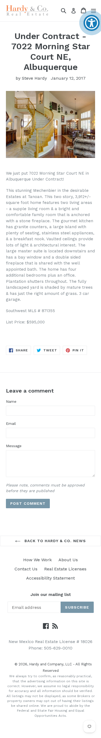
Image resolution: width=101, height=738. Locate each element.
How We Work (37, 559)
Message (14, 446)
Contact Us (26, 568)
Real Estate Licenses (65, 568)
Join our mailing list (50, 594)
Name (11, 401)
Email (11, 423)
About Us (68, 559)
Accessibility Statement (50, 578)
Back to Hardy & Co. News (54, 541)
